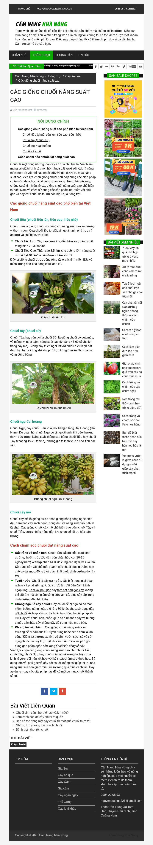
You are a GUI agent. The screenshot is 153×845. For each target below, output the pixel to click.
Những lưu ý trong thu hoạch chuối (39, 725)
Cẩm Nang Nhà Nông (29, 76)
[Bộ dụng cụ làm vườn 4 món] (123, 176)
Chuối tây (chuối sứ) (36, 140)
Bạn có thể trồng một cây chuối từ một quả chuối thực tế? (53, 721)
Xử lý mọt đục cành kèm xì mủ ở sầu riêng (132, 271)
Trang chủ (24, 9)
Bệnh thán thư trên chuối (32, 729)
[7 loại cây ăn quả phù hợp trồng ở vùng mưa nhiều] (113, 253)
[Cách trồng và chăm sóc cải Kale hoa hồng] (113, 421)
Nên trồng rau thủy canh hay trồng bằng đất (131, 403)
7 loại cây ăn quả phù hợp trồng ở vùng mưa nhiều (130, 254)
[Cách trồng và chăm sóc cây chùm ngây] (113, 387)
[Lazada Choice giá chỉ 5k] (123, 98)
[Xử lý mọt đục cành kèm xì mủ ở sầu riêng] (113, 272)
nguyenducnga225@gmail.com (54, 9)
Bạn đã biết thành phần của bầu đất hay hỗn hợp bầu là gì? (132, 441)
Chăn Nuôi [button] (19, 55)
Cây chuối (18, 744)
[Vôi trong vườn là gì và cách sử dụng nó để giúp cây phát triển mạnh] (113, 461)
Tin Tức (83, 55)
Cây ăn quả (73, 76)
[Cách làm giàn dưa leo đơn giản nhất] (113, 352)
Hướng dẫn (64, 55)
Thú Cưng (64, 801)
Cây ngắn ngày (68, 795)
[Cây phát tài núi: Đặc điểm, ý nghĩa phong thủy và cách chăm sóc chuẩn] (113, 308)
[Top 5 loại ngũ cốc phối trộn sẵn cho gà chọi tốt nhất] (113, 289)
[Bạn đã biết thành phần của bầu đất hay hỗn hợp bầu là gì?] (113, 438)
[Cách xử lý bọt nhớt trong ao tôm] (113, 335)
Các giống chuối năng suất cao (38, 80)
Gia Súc (63, 768)
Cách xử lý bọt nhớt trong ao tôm (131, 334)
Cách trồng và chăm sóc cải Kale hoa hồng (131, 420)
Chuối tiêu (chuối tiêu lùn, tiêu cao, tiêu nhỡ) (52, 134)
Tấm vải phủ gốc (40, 590)
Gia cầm (63, 788)
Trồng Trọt (54, 76)
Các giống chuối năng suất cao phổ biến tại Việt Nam (55, 129)
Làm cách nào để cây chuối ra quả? (39, 717)
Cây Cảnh (64, 781)
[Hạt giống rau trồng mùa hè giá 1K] (123, 137)
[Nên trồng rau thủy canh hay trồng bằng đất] (113, 404)
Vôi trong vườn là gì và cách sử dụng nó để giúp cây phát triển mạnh (132, 464)
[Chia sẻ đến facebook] (44, 691)
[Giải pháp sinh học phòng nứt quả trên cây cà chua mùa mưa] (113, 369)
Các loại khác (67, 808)
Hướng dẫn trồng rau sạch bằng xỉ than (86, 66)
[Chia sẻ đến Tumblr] (62, 691)
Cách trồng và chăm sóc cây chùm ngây (131, 387)
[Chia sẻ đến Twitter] (53, 691)
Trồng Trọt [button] (41, 55)
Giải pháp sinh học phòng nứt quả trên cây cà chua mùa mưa (132, 370)
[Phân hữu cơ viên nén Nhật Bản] (123, 216)
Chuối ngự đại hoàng (37, 145)
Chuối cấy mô (32, 151)
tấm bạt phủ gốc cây (70, 590)
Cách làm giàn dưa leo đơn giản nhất (131, 351)
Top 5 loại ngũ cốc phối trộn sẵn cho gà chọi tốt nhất (132, 290)
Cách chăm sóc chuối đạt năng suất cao (46, 157)
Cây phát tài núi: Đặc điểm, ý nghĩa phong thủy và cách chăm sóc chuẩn (132, 313)
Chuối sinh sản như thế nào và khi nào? (42, 712)
